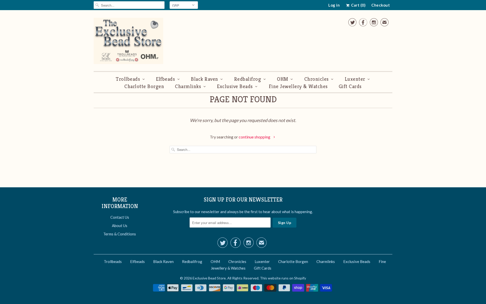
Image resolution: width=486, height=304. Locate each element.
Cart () (358, 5)
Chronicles (316, 79)
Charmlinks (188, 86)
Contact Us (119, 217)
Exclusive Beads (235, 86)
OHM (282, 79)
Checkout (380, 5)
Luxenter (355, 79)
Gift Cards (350, 86)
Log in (334, 5)
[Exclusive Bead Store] (128, 42)
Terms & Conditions (119, 234)
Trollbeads (128, 79)
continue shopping (255, 136)
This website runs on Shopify (283, 278)
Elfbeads (165, 79)
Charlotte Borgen (144, 86)
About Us (119, 225)
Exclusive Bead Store (209, 278)
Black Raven (204, 79)
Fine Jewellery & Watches (298, 86)
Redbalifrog (247, 79)
